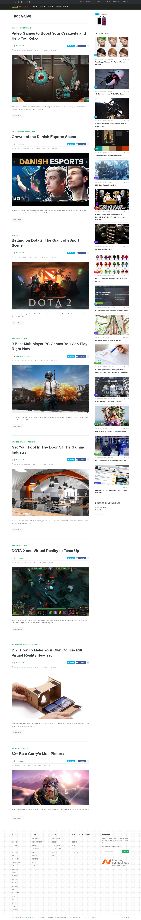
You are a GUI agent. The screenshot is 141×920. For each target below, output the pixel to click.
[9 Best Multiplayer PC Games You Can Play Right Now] (50, 389)
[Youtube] (19, 2)
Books (74, 842)
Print (14, 900)
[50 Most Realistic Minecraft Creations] (112, 387)
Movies (74, 845)
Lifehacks (27, 28)
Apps (13, 838)
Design (14, 852)
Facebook (82, 46)
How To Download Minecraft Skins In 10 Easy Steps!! (111, 280)
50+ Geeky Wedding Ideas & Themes (108, 340)
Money (14, 896)
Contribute (107, 2)
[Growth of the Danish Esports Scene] (50, 179)
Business (15, 442)
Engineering (56, 849)
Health (14, 883)
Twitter (72, 46)
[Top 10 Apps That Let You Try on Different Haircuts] (112, 47)
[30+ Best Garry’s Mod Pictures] (50, 787)
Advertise (116, 2)
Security (35, 862)
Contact (125, 2)
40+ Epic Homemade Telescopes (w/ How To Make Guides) (110, 125)
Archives (89, 2)
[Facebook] (13, 2)
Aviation (15, 842)
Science (55, 852)
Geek (41, 6)
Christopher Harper (24, 356)
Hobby (14, 889)
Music (74, 849)
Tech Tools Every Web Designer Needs (108, 155)
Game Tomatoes (100, 507)
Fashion (15, 869)
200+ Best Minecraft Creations (105, 185)
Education (56, 845)
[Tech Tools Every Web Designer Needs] (112, 140)
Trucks (14, 910)
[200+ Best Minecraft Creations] (112, 170)
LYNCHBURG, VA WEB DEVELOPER (33, 917)
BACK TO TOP (125, 917)
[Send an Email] (22, 2)
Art (13, 748)
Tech (33, 6)
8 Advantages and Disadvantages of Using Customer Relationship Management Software (111, 371)
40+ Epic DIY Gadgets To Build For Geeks (109, 94)
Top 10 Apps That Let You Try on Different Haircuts (110, 63)
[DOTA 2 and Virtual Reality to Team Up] (50, 591)
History (15, 886)
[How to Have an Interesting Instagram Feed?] (112, 416)
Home (34, 852)
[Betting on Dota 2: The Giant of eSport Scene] (50, 285)
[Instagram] (30, 2)
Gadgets (18, 645)
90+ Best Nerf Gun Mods (103, 249)
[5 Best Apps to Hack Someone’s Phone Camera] (112, 296)
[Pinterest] (27, 2)
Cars (13, 849)
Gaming (15, 28)
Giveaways (36, 849)
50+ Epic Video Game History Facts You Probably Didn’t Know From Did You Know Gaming (110, 217)
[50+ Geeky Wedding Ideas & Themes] (112, 325)
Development (37, 842)
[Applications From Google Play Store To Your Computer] (112, 475)
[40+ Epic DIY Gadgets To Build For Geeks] (112, 79)
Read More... (17, 116)
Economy (15, 859)
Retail (14, 903)
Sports (75, 852)
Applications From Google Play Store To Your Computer (111, 491)
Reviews (35, 859)
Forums (97, 2)
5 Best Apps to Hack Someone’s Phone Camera (111, 310)
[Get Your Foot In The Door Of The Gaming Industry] (50, 492)
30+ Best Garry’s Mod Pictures (38, 754)
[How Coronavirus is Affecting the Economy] (112, 446)
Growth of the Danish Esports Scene (44, 137)
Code (54, 842)
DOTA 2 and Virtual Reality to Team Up (45, 551)
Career (14, 845)
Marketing (36, 855)
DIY (13, 645)
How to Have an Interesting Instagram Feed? (111, 431)
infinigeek (19, 46)
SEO (33, 866)
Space (54, 855)
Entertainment (61, 6)
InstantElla (98, 510)
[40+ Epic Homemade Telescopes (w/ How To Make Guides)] (112, 108)
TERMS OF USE (94, 917)
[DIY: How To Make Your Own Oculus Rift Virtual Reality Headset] (50, 695)
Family (14, 866)
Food (13, 872)
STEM (49, 6)
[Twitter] (16, 2)
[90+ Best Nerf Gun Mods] (112, 234)
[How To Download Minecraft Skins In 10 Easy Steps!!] (112, 264)
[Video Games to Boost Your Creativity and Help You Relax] (50, 78)
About (81, 2)
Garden (14, 879)
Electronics (16, 862)
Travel (14, 906)
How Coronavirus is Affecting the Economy (110, 460)
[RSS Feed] (24, 2)
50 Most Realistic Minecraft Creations (108, 401)
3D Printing (56, 838)
